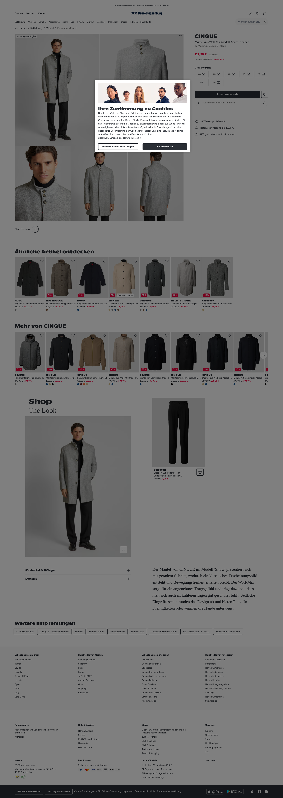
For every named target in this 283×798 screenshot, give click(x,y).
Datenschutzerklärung (120, 138)
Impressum (136, 138)
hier (124, 134)
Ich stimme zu (165, 146)
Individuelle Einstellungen (118, 146)
